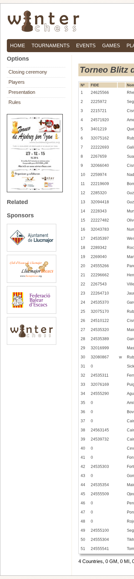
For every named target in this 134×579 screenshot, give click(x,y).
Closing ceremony (27, 72)
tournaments (51, 45)
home (17, 45)
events (86, 45)
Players (16, 82)
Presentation (21, 92)
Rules (14, 102)
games (111, 45)
